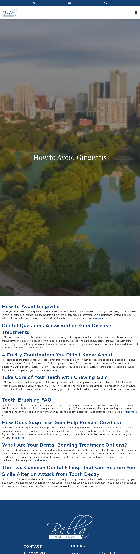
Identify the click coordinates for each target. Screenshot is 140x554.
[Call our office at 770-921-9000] (105, 3)
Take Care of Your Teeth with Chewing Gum (55, 377)
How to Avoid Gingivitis (30, 306)
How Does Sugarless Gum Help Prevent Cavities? (62, 422)
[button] (69, 3)
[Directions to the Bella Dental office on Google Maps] (34, 3)
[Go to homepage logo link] (70, 526)
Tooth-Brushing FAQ (27, 400)
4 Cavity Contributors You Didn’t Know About (57, 355)
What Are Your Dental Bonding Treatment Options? (64, 445)
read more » (96, 318)
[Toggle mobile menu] (136, 12)
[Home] (10, 12)
